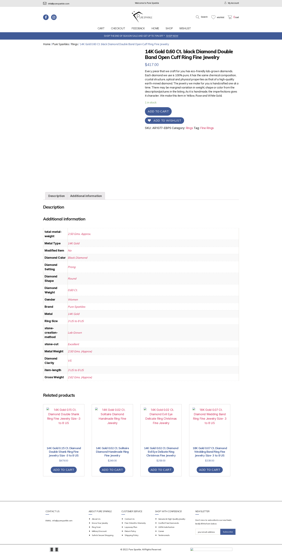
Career (161, 531)
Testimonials (164, 535)
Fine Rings (207, 128)
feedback (138, 28)
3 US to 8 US (76, 321)
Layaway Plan (131, 527)
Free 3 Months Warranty (135, 523)
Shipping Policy (131, 535)
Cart (101, 28)
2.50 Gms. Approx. (79, 234)
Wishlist (185, 28)
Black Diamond (77, 257)
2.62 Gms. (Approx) (80, 377)
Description (56, 196)
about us (96, 519)
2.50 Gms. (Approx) (80, 351)
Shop (169, 28)
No (69, 250)
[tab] (56, 196)
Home (155, 28)
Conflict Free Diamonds (168, 523)
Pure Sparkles (60, 44)
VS (69, 360)
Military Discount (99, 531)
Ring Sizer (96, 527)
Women (73, 299)
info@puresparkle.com (58, 4)
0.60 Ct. (73, 290)
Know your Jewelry (100, 523)
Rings (74, 44)
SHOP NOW (172, 36)
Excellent (73, 344)
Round (72, 278)
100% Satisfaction (166, 527)
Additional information (86, 196)
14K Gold (73, 243)
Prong (71, 267)
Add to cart (158, 111)
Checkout (118, 28)
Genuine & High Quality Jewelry (171, 519)
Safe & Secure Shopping (102, 535)
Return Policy (130, 531)
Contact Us (130, 519)
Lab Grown (75, 332)
